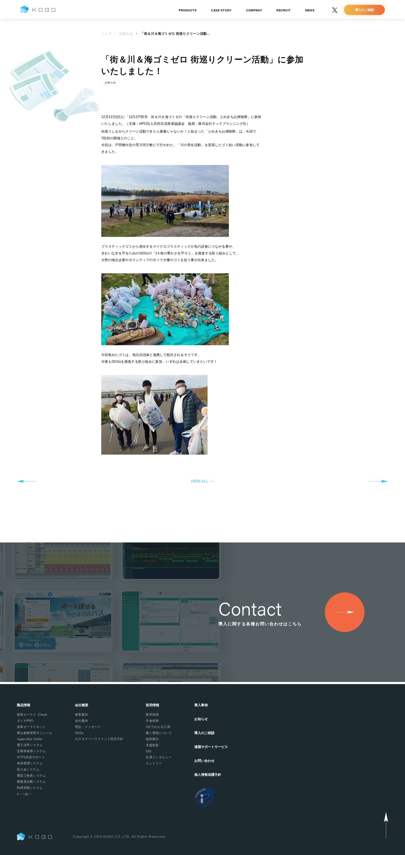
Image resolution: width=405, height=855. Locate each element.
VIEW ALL (199, 481)
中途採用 (152, 720)
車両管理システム (30, 763)
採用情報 (152, 705)
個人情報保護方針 (207, 774)
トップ (106, 33)
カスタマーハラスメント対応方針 (99, 739)
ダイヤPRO (25, 720)
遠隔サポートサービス (211, 747)
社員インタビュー (158, 757)
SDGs (79, 733)
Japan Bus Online (29, 739)
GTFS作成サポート (31, 757)
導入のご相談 (204, 733)
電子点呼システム (30, 745)
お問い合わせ (204, 760)
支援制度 (152, 745)
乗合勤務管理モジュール (34, 733)
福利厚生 (152, 739)
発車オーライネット (31, 727)
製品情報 (23, 705)
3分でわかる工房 (158, 727)
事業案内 (81, 714)
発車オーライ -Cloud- (32, 714)
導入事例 (201, 705)
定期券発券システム (31, 751)
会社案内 (81, 720)
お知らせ (126, 33)
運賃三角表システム (31, 775)
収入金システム (28, 769)
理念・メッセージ (88, 727)
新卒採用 (152, 714)
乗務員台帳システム (31, 781)
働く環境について (158, 733)
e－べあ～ (24, 794)
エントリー (154, 763)
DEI (148, 751)
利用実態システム (30, 787)
